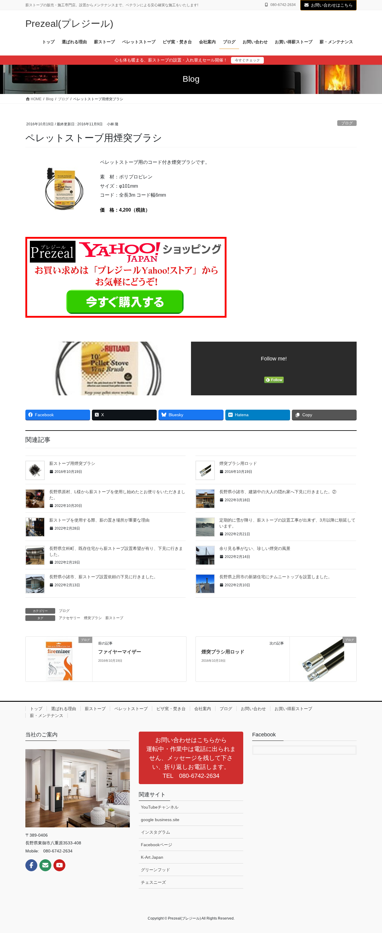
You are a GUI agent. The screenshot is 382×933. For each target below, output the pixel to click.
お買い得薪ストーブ (293, 708)
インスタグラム (155, 832)
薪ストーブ (114, 618)
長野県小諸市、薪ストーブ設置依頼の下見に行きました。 (103, 576)
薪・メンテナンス (46, 715)
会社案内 (202, 708)
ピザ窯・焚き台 (171, 708)
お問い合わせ (253, 708)
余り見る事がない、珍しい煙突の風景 (254, 548)
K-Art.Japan (152, 857)
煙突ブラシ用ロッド (238, 463)
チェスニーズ (153, 882)
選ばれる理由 (63, 708)
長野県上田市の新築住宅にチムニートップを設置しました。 (275, 576)
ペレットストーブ (131, 708)
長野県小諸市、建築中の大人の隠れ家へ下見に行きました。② (277, 491)
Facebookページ (156, 844)
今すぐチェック (247, 60)
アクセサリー (69, 618)
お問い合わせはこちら (332, 5)
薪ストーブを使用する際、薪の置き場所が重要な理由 (99, 520)
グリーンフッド (155, 869)
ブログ (347, 123)
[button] (191, 758)
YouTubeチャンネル (159, 807)
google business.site (160, 819)
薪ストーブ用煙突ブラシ (72, 463)
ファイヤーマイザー (119, 651)
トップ (36, 708)
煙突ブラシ (93, 618)
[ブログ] (59, 658)
